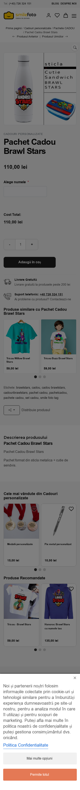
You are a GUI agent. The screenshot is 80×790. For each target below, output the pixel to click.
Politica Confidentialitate (25, 745)
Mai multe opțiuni (39, 758)
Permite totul (39, 774)
